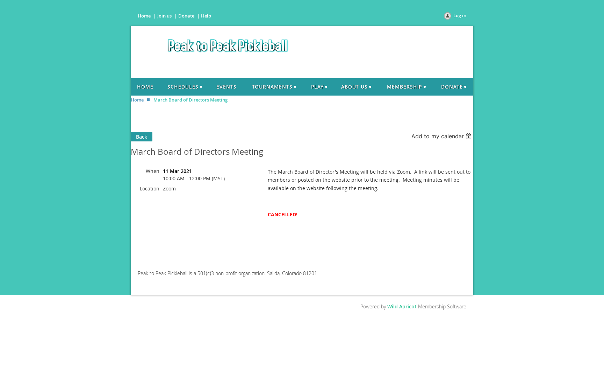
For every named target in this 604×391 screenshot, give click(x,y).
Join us (164, 16)
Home (144, 16)
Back (141, 136)
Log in (459, 15)
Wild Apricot (402, 306)
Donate (186, 16)
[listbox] (442, 136)
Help (206, 16)
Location (149, 188)
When (152, 171)
